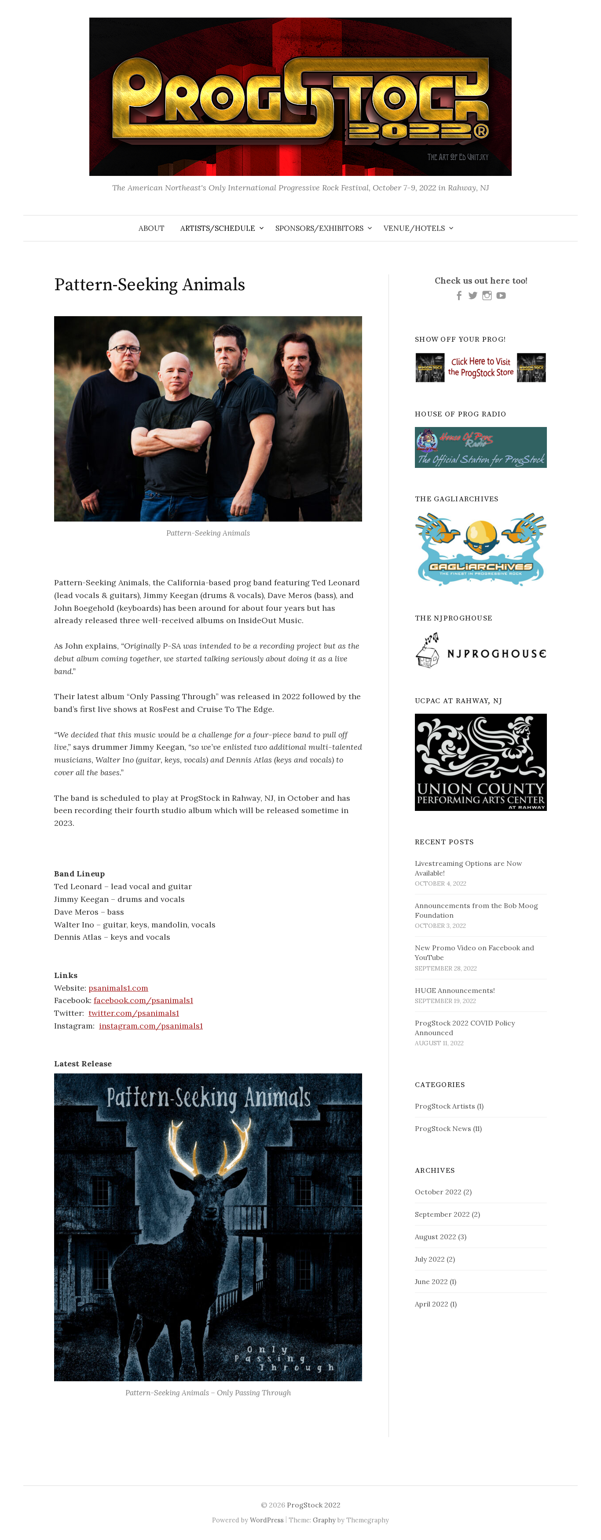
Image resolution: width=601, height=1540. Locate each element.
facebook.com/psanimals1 (143, 1000)
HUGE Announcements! (455, 990)
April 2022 (431, 1303)
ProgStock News (443, 1128)
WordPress (267, 1520)
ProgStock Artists (445, 1106)
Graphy (324, 1520)
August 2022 (435, 1236)
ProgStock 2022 (314, 1504)
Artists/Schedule (217, 228)
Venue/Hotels (414, 228)
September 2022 (442, 1214)
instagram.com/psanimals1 (151, 1026)
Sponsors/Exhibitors (319, 228)
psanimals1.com (118, 988)
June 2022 (431, 1281)
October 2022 (438, 1191)
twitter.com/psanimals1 (133, 1013)
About (152, 228)
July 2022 (430, 1259)
